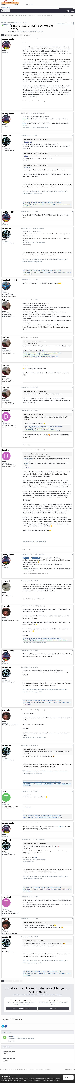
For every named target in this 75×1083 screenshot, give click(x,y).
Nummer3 (26, 125)
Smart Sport (26, 119)
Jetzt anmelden (53, 1008)
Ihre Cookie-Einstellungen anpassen (11, 1080)
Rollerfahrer (13, 1038)
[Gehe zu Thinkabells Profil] (6, 902)
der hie (61, 826)
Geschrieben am (29, 39)
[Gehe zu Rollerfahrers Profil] (4, 1037)
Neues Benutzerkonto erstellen (21, 1008)
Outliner (5, 300)
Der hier (25, 569)
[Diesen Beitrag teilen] (72, 39)
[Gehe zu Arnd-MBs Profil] (6, 612)
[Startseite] (2, 15)
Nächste (16, 35)
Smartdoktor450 (9, 280)
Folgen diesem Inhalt (62, 23)
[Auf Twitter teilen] (2, 1026)
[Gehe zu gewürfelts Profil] (6, 587)
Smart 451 (6, 135)
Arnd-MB (6, 606)
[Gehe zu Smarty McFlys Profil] (6, 25)
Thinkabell (6, 897)
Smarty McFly (15, 31)
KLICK (35, 857)
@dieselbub (35, 558)
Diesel (24, 123)
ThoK (4, 791)
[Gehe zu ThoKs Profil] (6, 797)
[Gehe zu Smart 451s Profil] (6, 141)
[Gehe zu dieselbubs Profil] (6, 416)
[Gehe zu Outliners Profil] (6, 305)
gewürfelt (6, 581)
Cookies (9, 1078)
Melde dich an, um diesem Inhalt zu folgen (15, 22)
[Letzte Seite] (21, 35)
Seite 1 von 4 (27, 35)
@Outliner (26, 558)
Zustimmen (70, 1077)
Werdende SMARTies (36, 31)
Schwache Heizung (13, 1036)
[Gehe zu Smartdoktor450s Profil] (6, 285)
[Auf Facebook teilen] (5, 1026)
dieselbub (6, 410)
